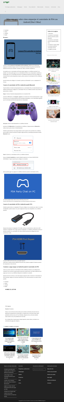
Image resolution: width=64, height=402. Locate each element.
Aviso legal (49, 377)
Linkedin (6, 33)
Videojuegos (21, 371)
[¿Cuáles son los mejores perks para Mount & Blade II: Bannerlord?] (53, 89)
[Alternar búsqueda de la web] (5, 11)
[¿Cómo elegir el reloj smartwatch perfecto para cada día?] (53, 77)
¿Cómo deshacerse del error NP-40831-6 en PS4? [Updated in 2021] (36, 340)
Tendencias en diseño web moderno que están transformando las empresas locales (53, 120)
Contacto (49, 383)
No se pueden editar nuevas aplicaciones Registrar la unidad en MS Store (9, 340)
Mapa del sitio (50, 368)
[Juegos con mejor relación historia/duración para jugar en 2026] (53, 101)
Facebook (6, 30)
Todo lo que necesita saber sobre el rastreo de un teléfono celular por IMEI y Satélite (22, 339)
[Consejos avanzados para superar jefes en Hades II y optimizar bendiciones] (53, 63)
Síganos (9, 306)
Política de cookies (51, 374)
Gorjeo (5, 31)
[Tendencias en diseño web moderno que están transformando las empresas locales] (53, 114)
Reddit (5, 35)
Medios (20, 374)
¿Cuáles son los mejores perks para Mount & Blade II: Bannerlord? (10, 382)
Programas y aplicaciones (24, 368)
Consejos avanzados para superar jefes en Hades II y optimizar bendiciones (53, 70)
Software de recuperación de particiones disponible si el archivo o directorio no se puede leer (9, 355)
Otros (20, 383)
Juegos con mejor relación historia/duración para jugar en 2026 (10, 387)
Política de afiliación (51, 380)
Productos (21, 377)
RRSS (20, 380)
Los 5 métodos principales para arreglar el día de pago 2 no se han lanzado (23, 356)
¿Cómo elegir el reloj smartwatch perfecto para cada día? (9, 376)
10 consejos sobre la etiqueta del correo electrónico (36, 356)
